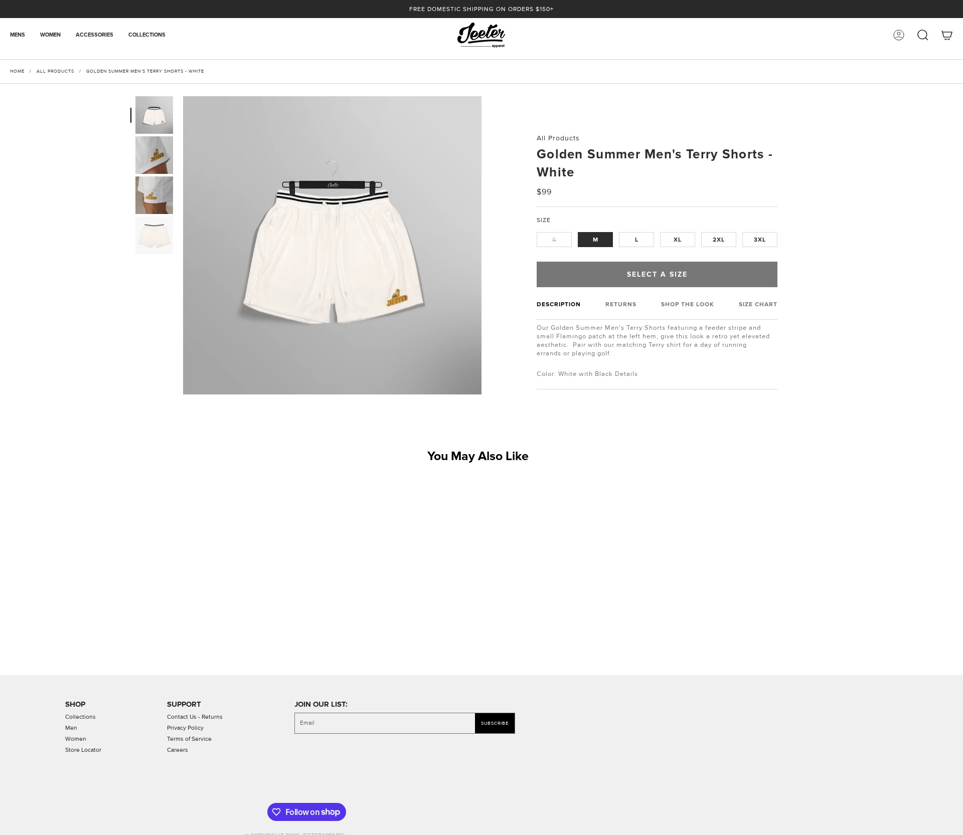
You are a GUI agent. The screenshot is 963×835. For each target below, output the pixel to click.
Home (17, 71)
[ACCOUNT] (899, 35)
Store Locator (83, 750)
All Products (55, 71)
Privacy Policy (185, 728)
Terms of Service (189, 739)
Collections (80, 717)
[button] (21, 35)
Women (75, 739)
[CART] (947, 35)
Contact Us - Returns (195, 717)
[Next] (485, 410)
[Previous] (179, 410)
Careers (177, 750)
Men (71, 728)
